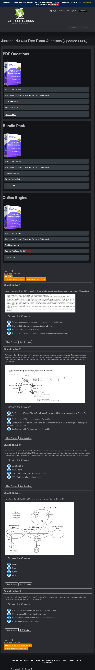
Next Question (25, 342)
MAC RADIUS (17, 466)
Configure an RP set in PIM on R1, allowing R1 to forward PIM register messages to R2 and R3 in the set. (46, 414)
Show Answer (11, 342)
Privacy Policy (75, 660)
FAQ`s (64, 660)
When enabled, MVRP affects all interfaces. (29, 614)
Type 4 (14, 568)
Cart (54, 11)
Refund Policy (47, 663)
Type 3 (14, 571)
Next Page (25, 645)
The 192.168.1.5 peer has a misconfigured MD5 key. (32, 326)
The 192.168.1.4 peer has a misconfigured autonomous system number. (40, 333)
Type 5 (14, 564)
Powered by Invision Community (21, 669)
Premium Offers (52, 660)
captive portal (17, 469)
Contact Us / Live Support (23, 660)
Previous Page (12, 645)
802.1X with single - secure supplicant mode (29, 473)
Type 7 (14, 575)
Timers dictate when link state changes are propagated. (34, 617)
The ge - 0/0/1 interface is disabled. (26, 329)
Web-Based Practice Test (36, 279)
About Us (40, 660)
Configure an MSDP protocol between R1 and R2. (31, 429)
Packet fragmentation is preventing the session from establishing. (37, 322)
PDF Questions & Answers (14, 279)
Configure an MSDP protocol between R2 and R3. (31, 419)
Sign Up (83, 11)
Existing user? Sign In (67, 10)
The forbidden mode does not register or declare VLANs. (34, 610)
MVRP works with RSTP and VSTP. (25, 621)
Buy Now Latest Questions (16, 648)
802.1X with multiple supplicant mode (26, 477)
